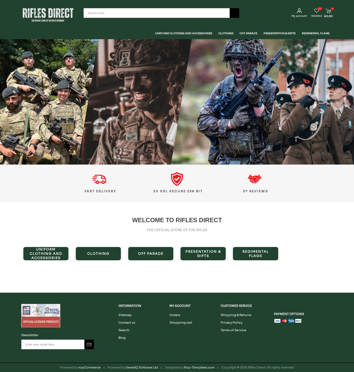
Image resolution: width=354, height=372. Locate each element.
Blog (122, 338)
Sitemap (125, 315)
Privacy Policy (231, 322)
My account (299, 16)
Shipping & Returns (236, 315)
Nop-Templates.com (199, 367)
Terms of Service (233, 330)
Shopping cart (180, 322)
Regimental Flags (255, 253)
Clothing (98, 253)
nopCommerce (89, 367)
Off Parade (150, 253)
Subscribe (89, 344)
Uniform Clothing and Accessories (46, 253)
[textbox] (157, 13)
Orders (174, 315)
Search (234, 13)
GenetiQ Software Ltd (142, 367)
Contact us (126, 322)
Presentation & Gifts (203, 253)
